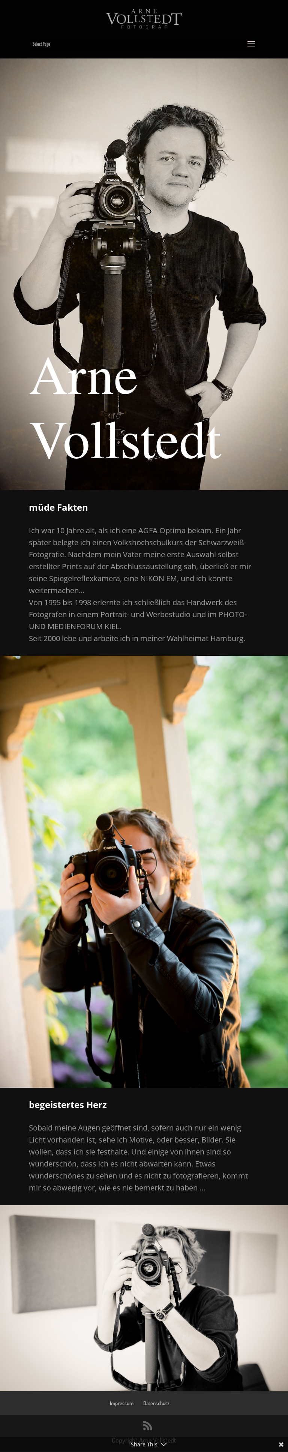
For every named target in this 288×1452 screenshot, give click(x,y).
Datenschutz (156, 1403)
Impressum (122, 1403)
